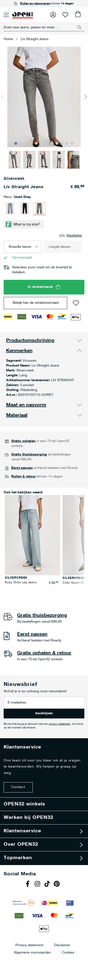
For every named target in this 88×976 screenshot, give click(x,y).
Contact (18, 787)
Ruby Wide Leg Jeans (20, 582)
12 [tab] (72, 143)
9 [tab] (56, 143)
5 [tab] (36, 143)
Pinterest (57, 884)
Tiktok (47, 884)
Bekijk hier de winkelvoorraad (35, 303)
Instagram (38, 884)
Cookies (68, 952)
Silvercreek (14, 178)
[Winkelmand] (77, 15)
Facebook (28, 884)
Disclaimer (62, 945)
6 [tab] (41, 143)
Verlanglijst (65, 15)
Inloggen (53, 15)
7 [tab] (46, 143)
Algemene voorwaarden (32, 952)
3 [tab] (26, 143)
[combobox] (44, 27)
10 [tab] (62, 143)
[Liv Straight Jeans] (10, 208)
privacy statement (59, 724)
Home (8, 39)
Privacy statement (29, 945)
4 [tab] (31, 143)
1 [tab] (15, 143)
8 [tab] (51, 143)
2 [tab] (21, 143)
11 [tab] (67, 143)
